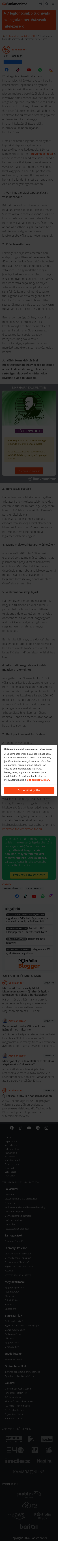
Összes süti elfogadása (29, 790)
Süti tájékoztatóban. (38, 779)
